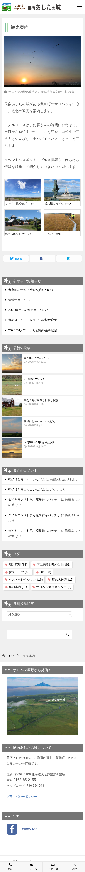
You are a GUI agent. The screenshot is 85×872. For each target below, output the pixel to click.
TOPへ (74, 868)
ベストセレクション (26, 579)
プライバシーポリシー (22, 796)
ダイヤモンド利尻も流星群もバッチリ (34, 499)
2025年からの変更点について (28, 310)
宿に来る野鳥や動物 (54, 564)
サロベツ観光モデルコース (21, 203)
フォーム (32, 868)
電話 (10, 868)
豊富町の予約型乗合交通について (31, 290)
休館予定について (20, 300)
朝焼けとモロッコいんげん (39, 423)
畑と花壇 (18, 564)
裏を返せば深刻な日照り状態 (41, 402)
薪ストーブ (20, 572)
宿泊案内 (18, 587)
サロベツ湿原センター (53, 587)
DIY (45, 572)
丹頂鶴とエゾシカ (35, 381)
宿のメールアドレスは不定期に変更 (32, 320)
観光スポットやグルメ (18, 233)
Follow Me (27, 829)
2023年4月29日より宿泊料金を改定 (32, 330)
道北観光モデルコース (58, 203)
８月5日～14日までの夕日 (39, 444)
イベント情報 (53, 233)
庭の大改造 (63, 579)
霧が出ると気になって (37, 359)
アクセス (53, 868)
